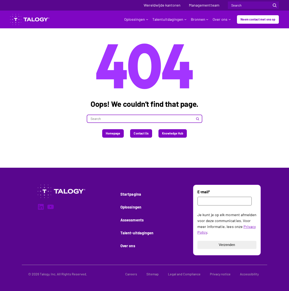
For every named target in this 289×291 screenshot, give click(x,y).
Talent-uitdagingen (136, 233)
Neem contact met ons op (258, 19)
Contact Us (141, 133)
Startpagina (130, 194)
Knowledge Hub (172, 133)
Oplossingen (134, 19)
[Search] (274, 5)
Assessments (132, 220)
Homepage (113, 133)
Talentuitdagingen (167, 19)
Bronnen (198, 19)
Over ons (220, 19)
